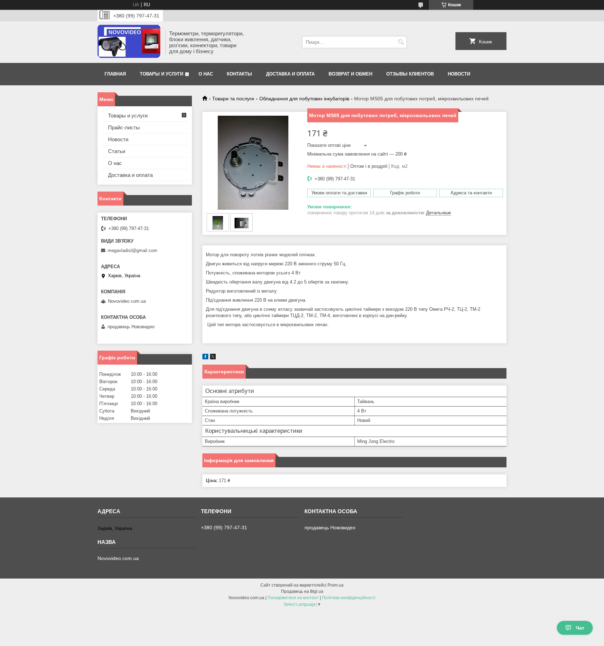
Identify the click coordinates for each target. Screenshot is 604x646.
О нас (206, 74)
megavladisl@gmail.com (132, 250)
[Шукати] (401, 42)
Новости (459, 74)
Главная (115, 74)
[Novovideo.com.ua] (129, 42)
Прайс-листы (124, 127)
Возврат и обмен (350, 74)
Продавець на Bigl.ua (302, 591)
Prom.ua (336, 585)
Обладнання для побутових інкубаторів (304, 98)
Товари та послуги (233, 98)
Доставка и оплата (290, 74)
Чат (580, 628)
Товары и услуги (161, 74)
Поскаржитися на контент (293, 597)
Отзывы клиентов (410, 74)
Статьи (116, 151)
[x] (213, 357)
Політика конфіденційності (348, 597)
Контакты (239, 74)
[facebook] (205, 357)
